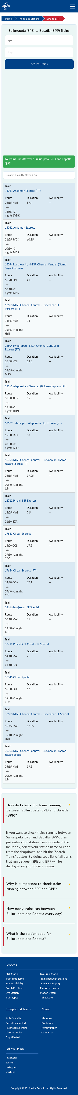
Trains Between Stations (53, 978)
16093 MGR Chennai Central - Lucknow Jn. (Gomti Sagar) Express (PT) (35, 462)
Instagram (11, 1067)
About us (46, 1018)
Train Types (12, 997)
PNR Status (12, 974)
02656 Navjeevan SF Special (22, 607)
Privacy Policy (49, 1028)
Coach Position (14, 988)
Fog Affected (13, 1037)
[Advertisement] (39, 111)
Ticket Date (46, 997)
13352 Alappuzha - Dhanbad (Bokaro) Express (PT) (35, 386)
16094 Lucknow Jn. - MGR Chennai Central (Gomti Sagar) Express (35, 266)
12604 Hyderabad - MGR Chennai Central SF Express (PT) (32, 347)
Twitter (10, 1062)
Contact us (47, 1032)
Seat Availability (14, 983)
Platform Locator (49, 988)
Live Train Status (49, 974)
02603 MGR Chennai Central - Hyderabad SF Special (37, 714)
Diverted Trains (14, 1032)
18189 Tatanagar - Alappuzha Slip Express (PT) (33, 423)
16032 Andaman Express (20, 227)
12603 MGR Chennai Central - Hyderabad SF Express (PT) (32, 307)
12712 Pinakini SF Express (20, 500)
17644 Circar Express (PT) (21, 570)
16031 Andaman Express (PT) (23, 191)
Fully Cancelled (14, 1018)
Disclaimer (47, 1023)
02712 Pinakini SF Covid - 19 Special (27, 644)
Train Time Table (15, 978)
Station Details (48, 993)
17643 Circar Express (18, 533)
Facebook (11, 1058)
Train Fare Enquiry (50, 983)
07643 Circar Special (17, 677)
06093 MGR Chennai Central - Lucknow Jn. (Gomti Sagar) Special (35, 753)
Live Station (12, 993)
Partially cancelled (16, 1023)
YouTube (10, 1072)
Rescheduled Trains (16, 1028)
